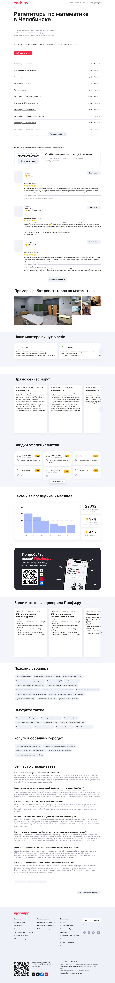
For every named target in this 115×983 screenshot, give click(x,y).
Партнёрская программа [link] (69, 935)
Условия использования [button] (23, 932)
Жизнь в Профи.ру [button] (67, 942)
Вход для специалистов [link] (46, 925)
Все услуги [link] (18, 925)
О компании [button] (64, 922)
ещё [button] (53, 355)
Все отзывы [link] (18, 929)
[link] (23, 53)
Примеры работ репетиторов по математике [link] (54, 291)
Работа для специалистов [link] (47, 929)
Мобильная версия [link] (21, 939)
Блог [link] (62, 945)
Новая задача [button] (19, 922)
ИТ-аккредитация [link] (66, 925)
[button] (94, 173)
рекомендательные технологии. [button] (71, 972)
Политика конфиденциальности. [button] (71, 973)
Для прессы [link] (64, 932)
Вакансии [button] (63, 939)
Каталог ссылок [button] (20, 935)
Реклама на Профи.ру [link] (68, 929)
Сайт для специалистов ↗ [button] (47, 922)
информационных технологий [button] (70, 966)
